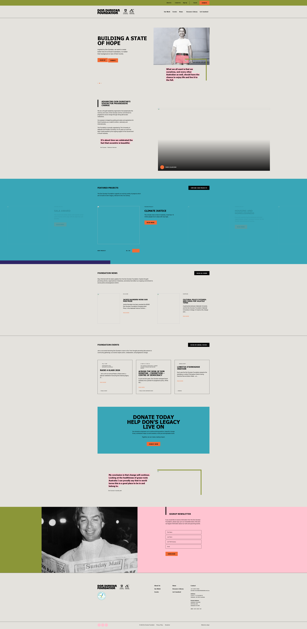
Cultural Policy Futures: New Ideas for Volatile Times (194, 301)
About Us (169, 2)
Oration (180, 390)
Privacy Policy (159, 625)
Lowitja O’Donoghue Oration (188, 368)
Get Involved (204, 11)
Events (175, 11)
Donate (204, 3)
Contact (193, 585)
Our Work (167, 11)
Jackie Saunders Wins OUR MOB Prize (113, 64)
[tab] (99, 83)
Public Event (104, 390)
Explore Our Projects (199, 188)
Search (195, 2)
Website (203, 625)
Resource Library (191, 11)
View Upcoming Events (198, 345)
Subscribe (171, 554)
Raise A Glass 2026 (110, 370)
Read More (151, 222)
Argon (208, 625)
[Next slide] (138, 250)
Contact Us (178, 2)
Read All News (202, 273)
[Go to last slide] (134, 250)
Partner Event (149, 390)
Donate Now (153, 444)
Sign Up (185, 2)
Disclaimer (167, 625)
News (181, 11)
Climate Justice (155, 210)
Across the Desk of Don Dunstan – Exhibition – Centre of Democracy (152, 373)
